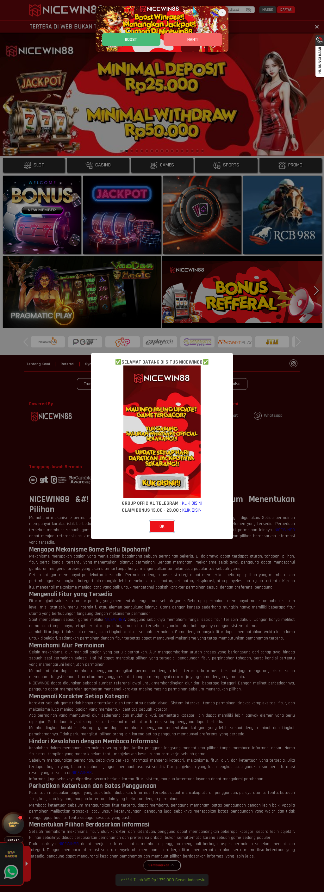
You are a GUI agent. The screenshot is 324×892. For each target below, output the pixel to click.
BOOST (131, 39)
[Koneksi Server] (13, 824)
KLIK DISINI (192, 503)
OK (162, 526)
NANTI (192, 39)
